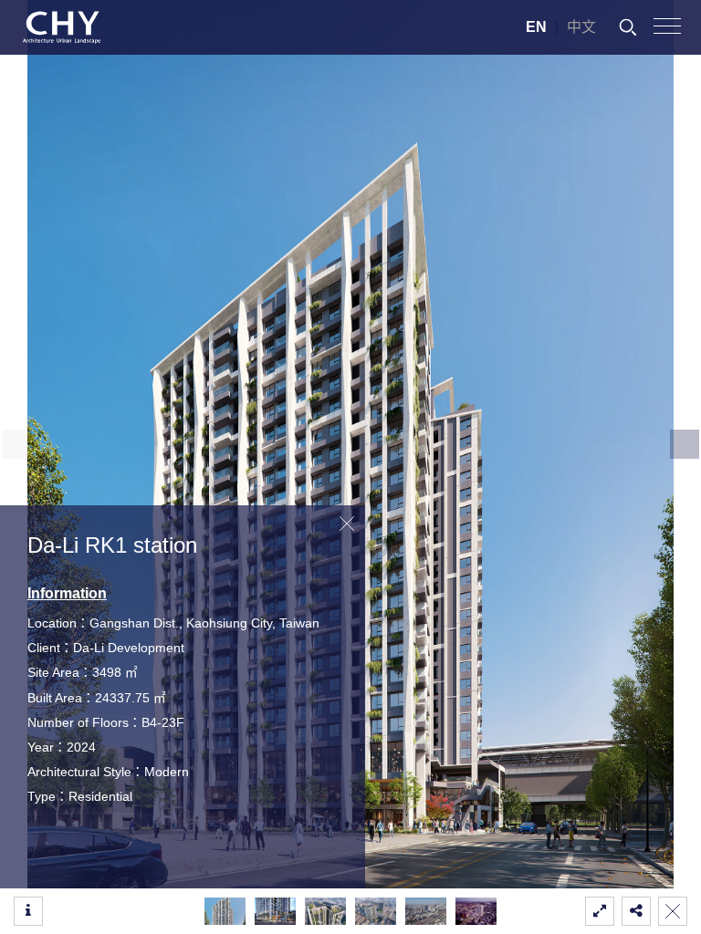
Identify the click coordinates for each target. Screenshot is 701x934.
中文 (581, 27)
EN (536, 27)
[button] (684, 444)
